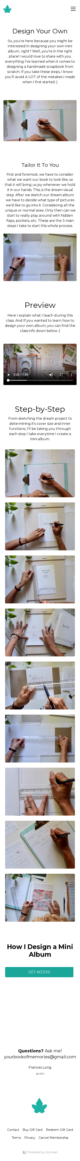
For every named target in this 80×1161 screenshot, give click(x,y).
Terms (16, 1138)
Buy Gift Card (32, 1130)
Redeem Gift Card (59, 1130)
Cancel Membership (53, 1138)
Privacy (29, 1138)
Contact (13, 1130)
